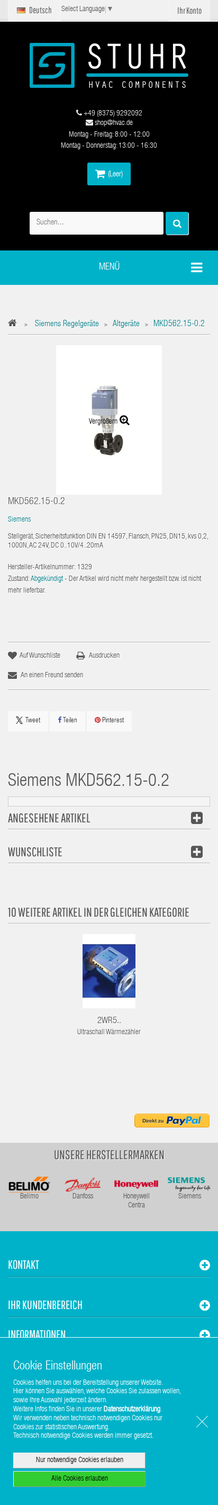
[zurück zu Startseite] (15, 325)
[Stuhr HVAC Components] (109, 65)
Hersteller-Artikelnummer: (42, 567)
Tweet (32, 721)
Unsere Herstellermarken (109, 1154)
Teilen (69, 721)
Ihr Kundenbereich (45, 1304)
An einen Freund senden (52, 675)
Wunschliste (35, 851)
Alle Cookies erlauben (79, 1479)
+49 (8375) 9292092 (112, 114)
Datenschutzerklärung (132, 1409)
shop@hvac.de (113, 123)
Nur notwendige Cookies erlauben (79, 1460)
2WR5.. (109, 1021)
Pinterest (112, 721)
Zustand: (19, 579)
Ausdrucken (104, 656)
